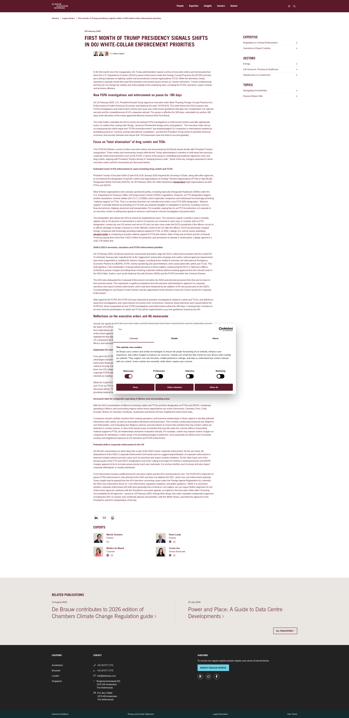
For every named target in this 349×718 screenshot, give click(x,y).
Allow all (214, 387)
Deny (135, 387)
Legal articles (68, 18)
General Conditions (60, 714)
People (180, 6)
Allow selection (174, 387)
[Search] (294, 6)
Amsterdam (57, 665)
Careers (221, 6)
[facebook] (216, 676)
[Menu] (289, 6)
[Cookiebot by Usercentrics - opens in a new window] (221, 329)
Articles (55, 18)
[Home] (60, 6)
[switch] (159, 376)
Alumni (233, 6)
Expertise (193, 6)
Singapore (57, 681)
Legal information (220, 714)
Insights (208, 6)
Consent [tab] (134, 338)
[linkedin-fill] (200, 676)
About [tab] (215, 338)
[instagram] (208, 676)
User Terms (292, 714)
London (55, 676)
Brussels (56, 670)
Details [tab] (174, 338)
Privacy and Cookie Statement (141, 714)
